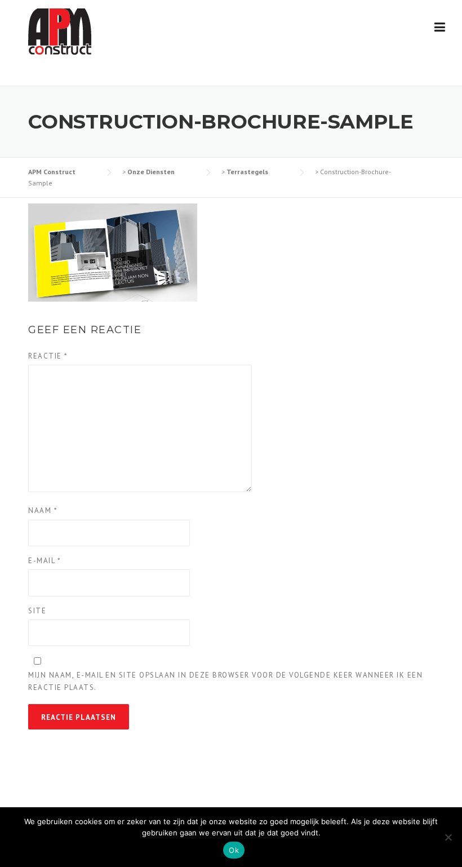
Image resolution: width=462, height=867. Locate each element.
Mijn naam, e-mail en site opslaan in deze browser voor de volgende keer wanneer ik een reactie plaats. (225, 681)
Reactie (48, 356)
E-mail (44, 560)
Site (37, 611)
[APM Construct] (59, 30)
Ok (234, 850)
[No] (448, 837)
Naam (42, 510)
